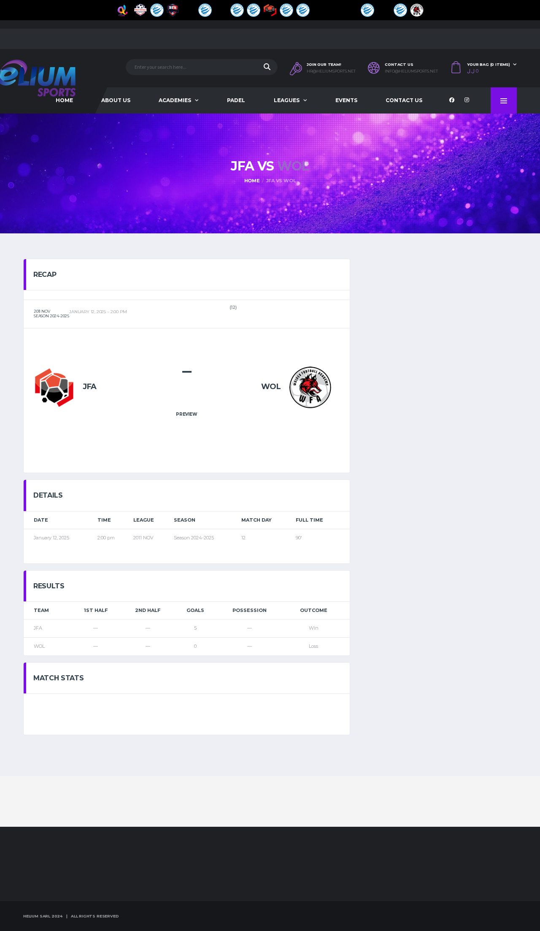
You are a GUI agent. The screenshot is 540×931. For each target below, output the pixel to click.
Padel (236, 100)
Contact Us (404, 100)
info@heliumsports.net (411, 71)
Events (346, 100)
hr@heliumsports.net (331, 71)
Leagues (287, 100)
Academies (175, 100)
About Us (115, 100)
